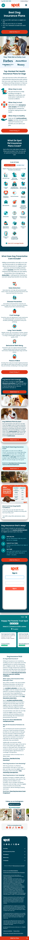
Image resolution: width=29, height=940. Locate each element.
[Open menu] (3, 5)
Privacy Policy (16, 931)
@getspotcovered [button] (14, 804)
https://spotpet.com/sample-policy (13, 878)
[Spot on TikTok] (11, 844)
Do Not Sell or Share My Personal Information (13, 933)
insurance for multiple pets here (12, 720)
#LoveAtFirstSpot (14, 807)
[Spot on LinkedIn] (9, 844)
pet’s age (13, 456)
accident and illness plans (15, 700)
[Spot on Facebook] (6, 844)
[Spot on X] (14, 844)
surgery (14, 107)
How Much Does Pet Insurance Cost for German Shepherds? (14, 463)
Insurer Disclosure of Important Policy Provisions (14, 872)
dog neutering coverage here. (12, 771)
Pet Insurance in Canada (18, 865)
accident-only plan (11, 688)
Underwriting (24, 1)
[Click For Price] (26, 5)
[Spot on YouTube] (18, 844)
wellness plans (13, 431)
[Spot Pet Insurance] (6, 840)
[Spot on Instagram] (4, 844)
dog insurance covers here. (14, 697)
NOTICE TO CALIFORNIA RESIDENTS (10, 870)
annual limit (5, 455)
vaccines (10, 270)
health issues (11, 435)
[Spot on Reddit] (16, 844)
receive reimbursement (20, 530)
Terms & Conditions (7, 931)
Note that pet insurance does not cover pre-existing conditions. (14, 674)
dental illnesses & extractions (12, 382)
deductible (5, 275)
